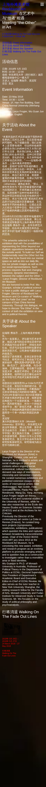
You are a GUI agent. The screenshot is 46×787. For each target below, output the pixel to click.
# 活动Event (7, 36)
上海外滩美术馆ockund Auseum (15, 9)
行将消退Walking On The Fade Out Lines (9, 653)
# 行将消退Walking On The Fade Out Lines (21, 34)
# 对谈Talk (20, 36)
